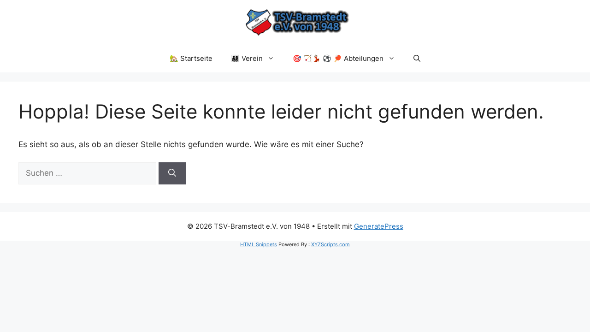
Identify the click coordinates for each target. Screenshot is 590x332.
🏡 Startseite (191, 58)
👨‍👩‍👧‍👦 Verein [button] (247, 58)
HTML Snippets (258, 244)
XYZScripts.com (330, 244)
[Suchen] (172, 173)
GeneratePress (378, 226)
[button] (417, 58)
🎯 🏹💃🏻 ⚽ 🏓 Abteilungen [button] (338, 58)
